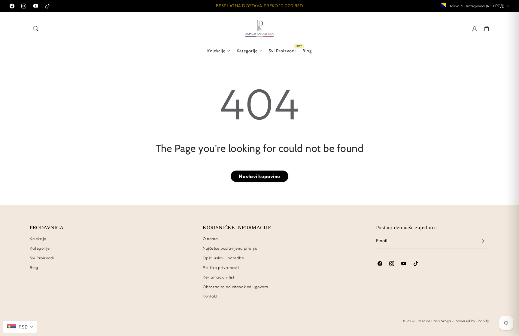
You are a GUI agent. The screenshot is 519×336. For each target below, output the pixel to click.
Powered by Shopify (472, 321)
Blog (34, 267)
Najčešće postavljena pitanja (230, 248)
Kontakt (210, 296)
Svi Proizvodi (42, 257)
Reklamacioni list (218, 277)
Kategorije (247, 51)
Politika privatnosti (221, 267)
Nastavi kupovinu (259, 176)
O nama (210, 238)
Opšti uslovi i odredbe (223, 257)
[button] (36, 29)
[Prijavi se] (483, 241)
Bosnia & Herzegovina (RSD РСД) (476, 6)
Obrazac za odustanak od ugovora (236, 286)
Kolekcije (216, 51)
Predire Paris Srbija (434, 321)
